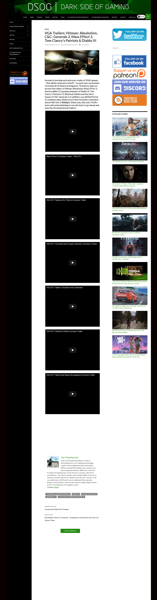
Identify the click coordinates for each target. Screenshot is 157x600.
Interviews (13, 63)
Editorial (13, 58)
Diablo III (76, 494)
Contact (123, 17)
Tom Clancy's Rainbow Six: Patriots (71, 497)
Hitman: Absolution (89, 494)
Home (25, 17)
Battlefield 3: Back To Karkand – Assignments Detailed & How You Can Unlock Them (72, 517)
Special (12, 35)
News (32, 17)
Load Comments (70, 531)
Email (56, 487)
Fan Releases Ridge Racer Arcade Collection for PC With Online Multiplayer (129, 307)
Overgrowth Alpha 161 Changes (57, 508)
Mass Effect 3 (51, 497)
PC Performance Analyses (100, 17)
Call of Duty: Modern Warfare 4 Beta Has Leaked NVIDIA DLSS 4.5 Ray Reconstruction (129, 282)
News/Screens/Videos (17, 26)
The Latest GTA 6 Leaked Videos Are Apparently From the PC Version (125, 138)
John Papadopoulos (70, 45)
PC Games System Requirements (77, 17)
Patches (55, 17)
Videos (47, 17)
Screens (39, 17)
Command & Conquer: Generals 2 (58, 494)
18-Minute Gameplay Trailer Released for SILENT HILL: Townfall (127, 258)
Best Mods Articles (16, 48)
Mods (62, 17)
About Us (132, 17)
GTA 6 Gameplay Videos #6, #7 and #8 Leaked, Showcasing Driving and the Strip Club (129, 356)
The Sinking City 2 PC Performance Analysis (128, 161)
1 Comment (85, 45)
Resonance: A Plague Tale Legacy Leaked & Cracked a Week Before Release (127, 185)
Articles (12, 31)
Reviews (114, 17)
